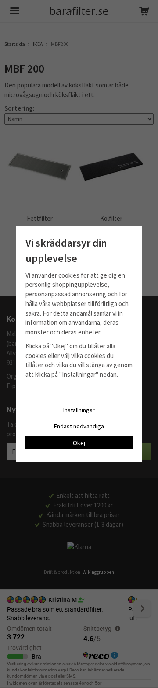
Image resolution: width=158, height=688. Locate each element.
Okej (79, 443)
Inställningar (79, 410)
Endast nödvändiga (79, 426)
